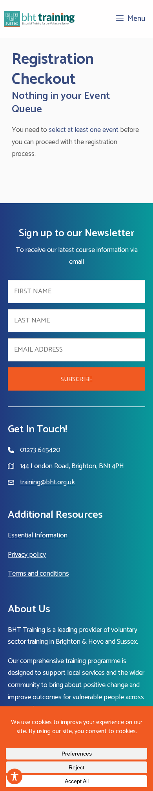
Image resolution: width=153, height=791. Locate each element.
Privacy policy (27, 555)
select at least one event (83, 130)
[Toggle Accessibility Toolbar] (14, 776)
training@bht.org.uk (47, 482)
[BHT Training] (39, 19)
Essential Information (37, 535)
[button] (76, 379)
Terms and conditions (38, 574)
